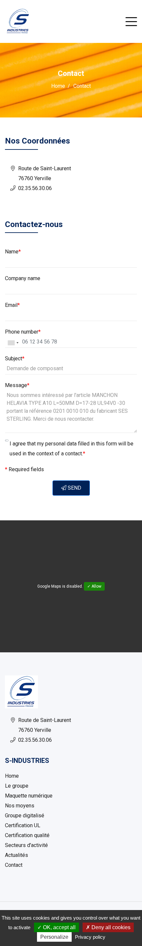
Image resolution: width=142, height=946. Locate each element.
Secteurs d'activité (26, 845)
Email (12, 305)
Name (13, 251)
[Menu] (131, 21)
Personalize (54, 937)
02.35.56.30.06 (35, 188)
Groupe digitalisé (24, 815)
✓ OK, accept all (56, 927)
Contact (13, 865)
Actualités (16, 855)
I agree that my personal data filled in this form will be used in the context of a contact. (71, 448)
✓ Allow (94, 586)
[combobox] (12, 342)
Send (73, 488)
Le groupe (16, 786)
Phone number (23, 332)
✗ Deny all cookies (108, 927)
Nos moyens (19, 805)
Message (17, 385)
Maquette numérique (29, 796)
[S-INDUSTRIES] (18, 21)
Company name (22, 278)
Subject (14, 358)
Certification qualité (27, 835)
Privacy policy (90, 937)
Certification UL (22, 825)
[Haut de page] (117, 888)
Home (58, 86)
